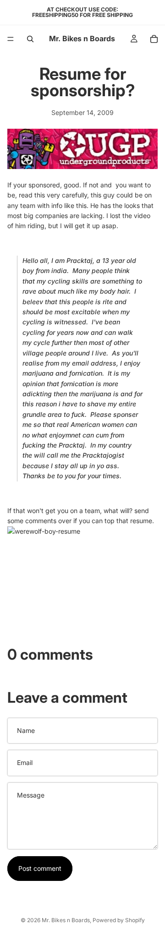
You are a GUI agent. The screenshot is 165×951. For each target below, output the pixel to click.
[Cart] (154, 39)
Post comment (39, 868)
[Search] (30, 39)
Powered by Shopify (119, 920)
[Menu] (10, 38)
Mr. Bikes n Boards (66, 920)
